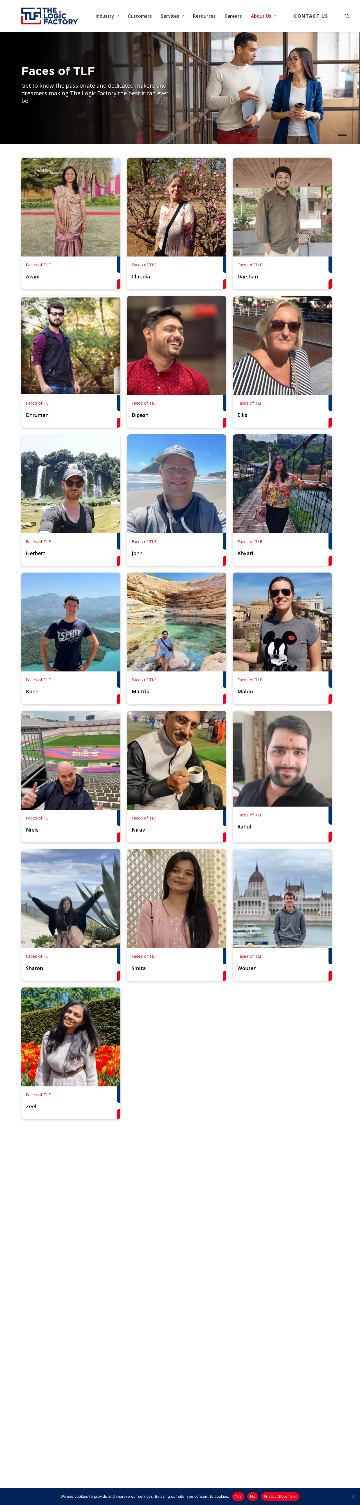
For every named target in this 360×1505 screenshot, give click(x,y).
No (252, 1496)
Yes (238, 1496)
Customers (140, 16)
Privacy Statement (280, 1496)
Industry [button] (105, 16)
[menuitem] (107, 16)
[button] (350, 16)
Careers (233, 16)
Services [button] (170, 16)
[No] (353, 1496)
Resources (204, 16)
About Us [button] (261, 16)
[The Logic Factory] (49, 16)
